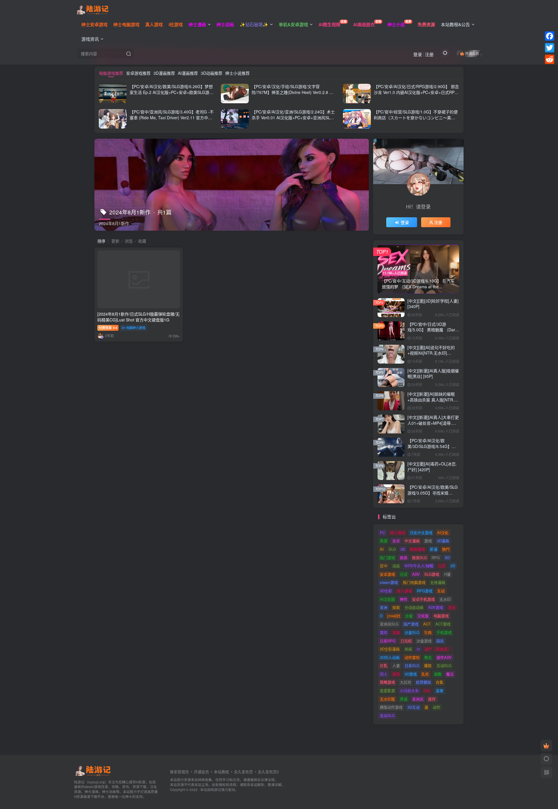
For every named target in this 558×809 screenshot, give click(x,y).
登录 (417, 54)
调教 (437, 674)
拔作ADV (444, 657)
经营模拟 (423, 682)
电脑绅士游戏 (135, 327)
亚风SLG (387, 715)
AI (382, 549)
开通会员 (472, 53)
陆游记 (216, 789)
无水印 (445, 599)
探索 (396, 607)
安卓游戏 (387, 574)
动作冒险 (412, 657)
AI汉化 (442, 532)
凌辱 (439, 690)
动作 (436, 707)
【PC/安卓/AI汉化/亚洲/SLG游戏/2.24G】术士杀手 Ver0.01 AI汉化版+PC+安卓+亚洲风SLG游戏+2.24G (293, 117)
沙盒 (409, 615)
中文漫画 (412, 540)
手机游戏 (444, 632)
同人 (383, 674)
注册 (429, 54)
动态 (396, 565)
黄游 (383, 540)
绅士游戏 (397, 532)
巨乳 (383, 665)
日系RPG (388, 640)
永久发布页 (243, 771)
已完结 (406, 640)
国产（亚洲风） (438, 649)
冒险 (383, 632)
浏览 (129, 241)
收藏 (142, 241)
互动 (441, 590)
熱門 (446, 549)
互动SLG (444, 665)
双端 (396, 632)
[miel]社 (393, 615)
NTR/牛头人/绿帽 (419, 565)
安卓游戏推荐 (138, 73)
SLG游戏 (431, 574)
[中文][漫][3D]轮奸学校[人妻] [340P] (433, 304)
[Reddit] (549, 59)
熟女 (428, 657)
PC (382, 532)
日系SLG (412, 665)
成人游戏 (404, 590)
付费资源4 (108, 327)
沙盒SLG (412, 632)
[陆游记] (92, 9)
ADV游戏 (435, 607)
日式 (403, 574)
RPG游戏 (424, 590)
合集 (439, 682)
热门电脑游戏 (414, 582)
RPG (436, 557)
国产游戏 (411, 624)
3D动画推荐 (211, 73)
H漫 (447, 574)
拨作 (432, 699)
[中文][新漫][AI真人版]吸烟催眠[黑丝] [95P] (433, 373)
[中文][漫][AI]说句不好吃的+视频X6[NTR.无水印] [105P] (431, 353)
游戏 (428, 540)
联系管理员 (179, 771)
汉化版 (423, 615)
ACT (427, 624)
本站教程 (221, 771)
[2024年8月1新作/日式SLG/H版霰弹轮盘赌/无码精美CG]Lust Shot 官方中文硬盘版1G (138, 317)
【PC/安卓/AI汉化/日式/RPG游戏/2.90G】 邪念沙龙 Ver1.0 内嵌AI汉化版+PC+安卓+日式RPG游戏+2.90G (416, 92)
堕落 (396, 674)
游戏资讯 (90, 39)
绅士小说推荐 (237, 73)
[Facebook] (549, 36)
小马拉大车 (409, 690)
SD (447, 557)
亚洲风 (417, 699)
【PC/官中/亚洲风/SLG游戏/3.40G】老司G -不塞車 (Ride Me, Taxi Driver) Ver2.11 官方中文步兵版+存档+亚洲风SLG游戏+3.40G (172, 117)
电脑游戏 (441, 615)
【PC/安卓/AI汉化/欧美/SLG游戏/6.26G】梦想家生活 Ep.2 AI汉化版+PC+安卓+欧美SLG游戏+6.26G (171, 92)
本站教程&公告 (455, 24)
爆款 (428, 665)
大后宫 (405, 682)
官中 (383, 565)
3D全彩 (386, 590)
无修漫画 (437, 582)
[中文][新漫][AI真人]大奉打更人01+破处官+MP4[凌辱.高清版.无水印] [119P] (433, 422)
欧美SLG (419, 557)
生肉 (428, 632)
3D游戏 (411, 674)
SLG (392, 549)
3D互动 (413, 707)
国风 (440, 640)
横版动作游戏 (391, 707)
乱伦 (425, 674)
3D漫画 (443, 540)
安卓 (396, 540)
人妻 (396, 665)
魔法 (450, 674)
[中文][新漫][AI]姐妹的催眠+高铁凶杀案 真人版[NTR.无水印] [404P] (432, 399)
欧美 (403, 557)
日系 (442, 565)
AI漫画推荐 (188, 73)
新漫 (433, 549)
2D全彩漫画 (390, 649)
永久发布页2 (268, 771)
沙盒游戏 (424, 640)
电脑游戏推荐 (111, 73)
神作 (403, 599)
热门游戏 (387, 557)
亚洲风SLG (389, 624)
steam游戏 (389, 582)
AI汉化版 (387, 599)
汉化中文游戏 (421, 532)
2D (452, 565)
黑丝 (452, 607)
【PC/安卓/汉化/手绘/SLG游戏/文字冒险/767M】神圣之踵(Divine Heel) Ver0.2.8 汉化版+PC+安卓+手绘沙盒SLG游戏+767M (292, 92)
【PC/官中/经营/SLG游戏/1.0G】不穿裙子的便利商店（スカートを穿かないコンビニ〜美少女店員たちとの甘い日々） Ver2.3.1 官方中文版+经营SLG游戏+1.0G (416, 120)
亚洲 (383, 607)
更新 (115, 241)
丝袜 (408, 649)
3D (402, 549)
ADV (416, 574)
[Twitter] (549, 48)
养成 (403, 699)
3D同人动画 (390, 657)
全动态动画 (414, 607)
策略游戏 (387, 682)
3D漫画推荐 (164, 73)
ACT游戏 (442, 624)
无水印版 (387, 699)
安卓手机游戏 (423, 599)
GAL (427, 690)
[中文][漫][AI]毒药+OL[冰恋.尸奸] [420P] (432, 466)
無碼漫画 (417, 549)
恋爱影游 (387, 690)
